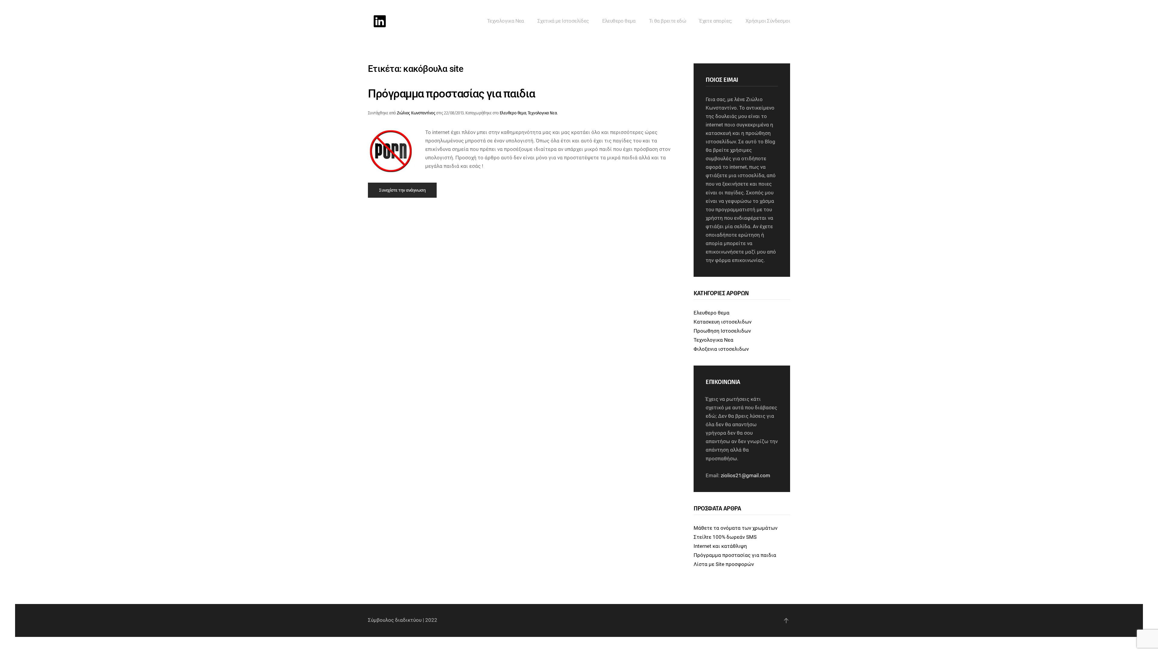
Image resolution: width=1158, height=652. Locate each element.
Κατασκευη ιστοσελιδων (722, 322)
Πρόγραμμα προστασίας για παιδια (451, 93)
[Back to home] (380, 21)
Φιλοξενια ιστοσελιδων (721, 349)
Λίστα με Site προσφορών (724, 564)
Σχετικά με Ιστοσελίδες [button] (563, 21)
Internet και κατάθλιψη (720, 546)
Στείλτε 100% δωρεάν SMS (725, 537)
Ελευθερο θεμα (619, 21)
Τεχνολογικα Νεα (505, 21)
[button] (786, 620)
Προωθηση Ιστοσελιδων (722, 331)
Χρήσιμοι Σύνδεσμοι (767, 21)
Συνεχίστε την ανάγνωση (402, 190)
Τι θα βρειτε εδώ (667, 21)
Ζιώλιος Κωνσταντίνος (416, 113)
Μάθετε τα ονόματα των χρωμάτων (735, 528)
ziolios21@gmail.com (745, 475)
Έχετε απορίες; (715, 21)
